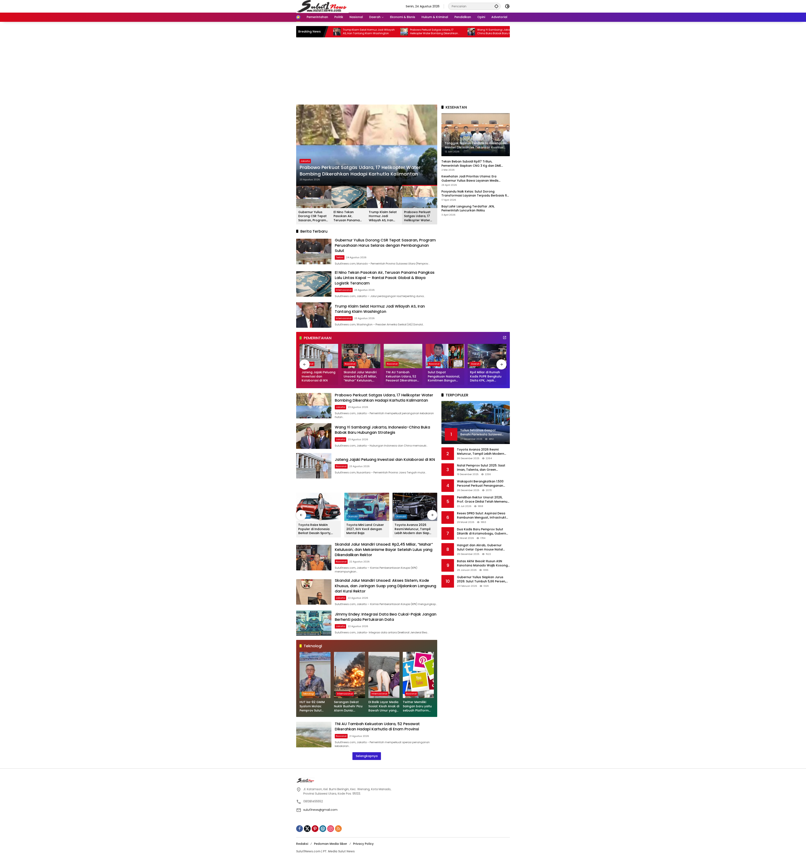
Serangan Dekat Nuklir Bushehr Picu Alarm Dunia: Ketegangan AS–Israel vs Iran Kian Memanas (348, 706)
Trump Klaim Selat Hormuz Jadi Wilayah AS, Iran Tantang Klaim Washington (383, 216)
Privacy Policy (363, 844)
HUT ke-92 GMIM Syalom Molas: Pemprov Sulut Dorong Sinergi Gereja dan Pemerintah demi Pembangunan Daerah (312, 706)
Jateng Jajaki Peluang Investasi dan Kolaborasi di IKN (318, 376)
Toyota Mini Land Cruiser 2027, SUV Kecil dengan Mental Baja (365, 529)
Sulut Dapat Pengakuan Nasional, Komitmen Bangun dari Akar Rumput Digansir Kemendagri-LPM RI (444, 376)
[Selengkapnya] (504, 337)
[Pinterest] (315, 828)
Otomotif (352, 516)
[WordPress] (322, 828)
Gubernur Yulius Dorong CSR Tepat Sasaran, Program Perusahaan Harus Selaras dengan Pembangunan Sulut (313, 216)
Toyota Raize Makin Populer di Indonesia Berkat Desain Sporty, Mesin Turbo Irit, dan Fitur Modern (317, 529)
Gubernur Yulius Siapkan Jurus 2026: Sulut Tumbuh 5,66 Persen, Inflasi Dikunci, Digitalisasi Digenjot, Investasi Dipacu (483, 579)
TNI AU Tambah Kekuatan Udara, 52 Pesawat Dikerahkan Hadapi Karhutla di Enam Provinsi (401, 376)
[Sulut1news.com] (322, 6)
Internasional (344, 290)
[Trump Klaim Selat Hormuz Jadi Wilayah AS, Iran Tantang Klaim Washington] (313, 315)
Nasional (350, 363)
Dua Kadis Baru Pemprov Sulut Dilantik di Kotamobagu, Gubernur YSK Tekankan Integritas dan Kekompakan (483, 531)
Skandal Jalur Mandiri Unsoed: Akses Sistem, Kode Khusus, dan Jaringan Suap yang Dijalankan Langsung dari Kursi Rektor (385, 585)
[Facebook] (299, 828)
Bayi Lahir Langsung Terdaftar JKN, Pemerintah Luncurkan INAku (468, 208)
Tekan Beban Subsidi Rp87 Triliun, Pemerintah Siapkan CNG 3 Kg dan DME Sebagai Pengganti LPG (471, 164)
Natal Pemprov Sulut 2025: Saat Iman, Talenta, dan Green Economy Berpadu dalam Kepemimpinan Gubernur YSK (481, 468)
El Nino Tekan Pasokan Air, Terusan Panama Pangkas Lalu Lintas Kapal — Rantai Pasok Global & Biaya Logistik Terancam (348, 216)
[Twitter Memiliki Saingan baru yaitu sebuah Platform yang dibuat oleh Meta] (418, 675)
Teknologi (308, 693)
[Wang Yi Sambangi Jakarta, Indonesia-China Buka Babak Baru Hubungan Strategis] (410, 31)
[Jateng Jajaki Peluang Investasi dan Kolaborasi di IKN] (319, 356)
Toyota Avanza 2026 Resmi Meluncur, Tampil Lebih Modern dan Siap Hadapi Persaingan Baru (413, 529)
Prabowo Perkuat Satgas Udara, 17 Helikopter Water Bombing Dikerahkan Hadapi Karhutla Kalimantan (372, 31)
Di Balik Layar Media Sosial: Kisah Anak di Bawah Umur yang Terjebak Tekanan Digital (383, 706)
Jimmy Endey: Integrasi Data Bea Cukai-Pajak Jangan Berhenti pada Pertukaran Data (385, 617)
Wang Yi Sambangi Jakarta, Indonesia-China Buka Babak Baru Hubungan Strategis (441, 31)
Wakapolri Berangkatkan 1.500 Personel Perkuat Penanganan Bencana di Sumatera (480, 483)
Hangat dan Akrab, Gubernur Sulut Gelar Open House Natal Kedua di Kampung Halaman (480, 547)
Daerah (475, 363)
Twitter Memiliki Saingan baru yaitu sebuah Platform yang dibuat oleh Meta (417, 706)
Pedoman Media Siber (330, 844)
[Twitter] (307, 828)
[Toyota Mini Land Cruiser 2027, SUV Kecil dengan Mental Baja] (366, 507)
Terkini (339, 257)
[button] (496, 6)
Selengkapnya (367, 756)
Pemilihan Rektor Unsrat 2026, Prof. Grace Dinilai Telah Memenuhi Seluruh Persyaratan (483, 499)
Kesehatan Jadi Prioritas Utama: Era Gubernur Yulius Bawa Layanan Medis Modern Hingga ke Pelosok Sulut (470, 178)
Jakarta (305, 161)
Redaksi (302, 844)
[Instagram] (330, 828)
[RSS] (338, 828)
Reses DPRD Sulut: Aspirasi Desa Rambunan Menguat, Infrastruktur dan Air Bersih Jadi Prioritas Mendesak (483, 515)
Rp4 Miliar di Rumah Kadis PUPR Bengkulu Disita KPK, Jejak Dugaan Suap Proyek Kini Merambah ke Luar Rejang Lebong (487, 376)
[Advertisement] (403, 73)
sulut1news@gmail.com (320, 810)
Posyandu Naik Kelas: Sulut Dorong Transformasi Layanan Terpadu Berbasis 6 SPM (474, 193)
